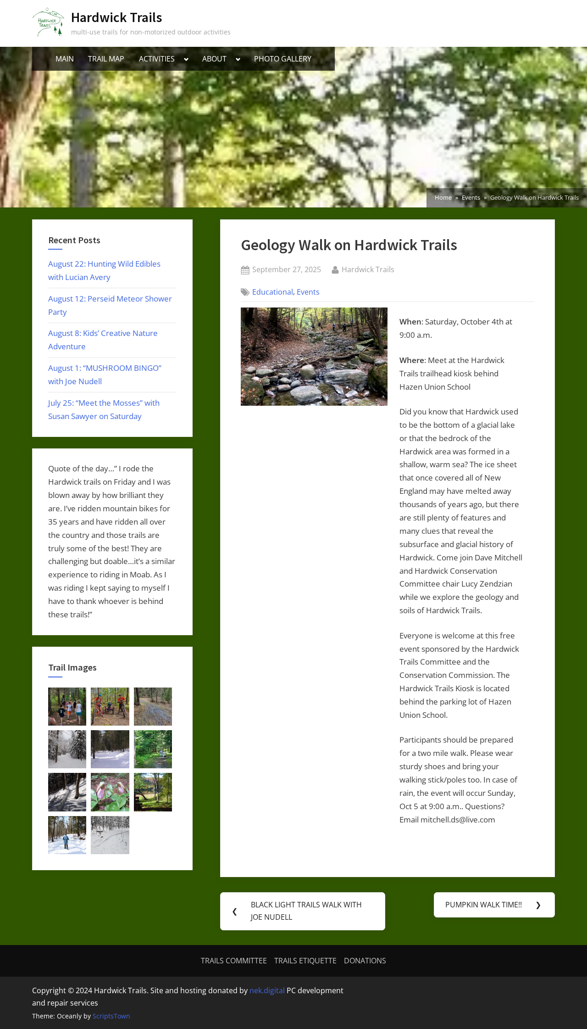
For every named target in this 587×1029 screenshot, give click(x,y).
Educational (272, 292)
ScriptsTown (111, 1016)
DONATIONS (365, 961)
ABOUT (214, 59)
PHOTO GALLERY (282, 59)
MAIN (64, 59)
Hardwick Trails (116, 17)
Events (308, 292)
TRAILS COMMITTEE (234, 961)
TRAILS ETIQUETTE (305, 961)
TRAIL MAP (106, 59)
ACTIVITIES (157, 59)
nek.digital (267, 990)
